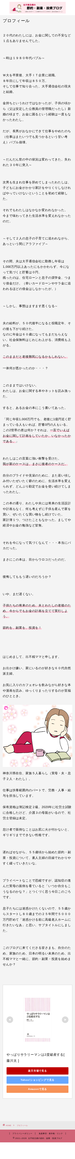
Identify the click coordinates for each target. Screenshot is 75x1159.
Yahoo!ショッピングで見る (38, 1079)
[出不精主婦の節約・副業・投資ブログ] (37, 11)
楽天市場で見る (37, 1070)
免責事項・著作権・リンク (51, 1133)
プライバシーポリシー (22, 1133)
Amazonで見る (37, 1089)
